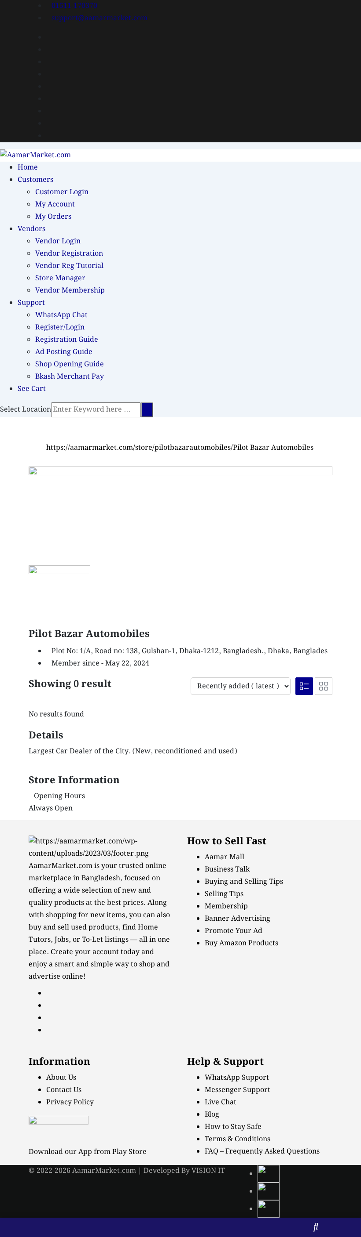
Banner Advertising (237, 918)
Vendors (31, 229)
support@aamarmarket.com (99, 18)
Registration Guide (66, 339)
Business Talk (227, 869)
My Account (55, 204)
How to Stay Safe (233, 1126)
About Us (61, 1077)
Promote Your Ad (233, 931)
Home (28, 167)
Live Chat (220, 1102)
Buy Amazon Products (241, 943)
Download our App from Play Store (88, 1152)
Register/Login (60, 327)
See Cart (32, 388)
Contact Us (63, 1090)
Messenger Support (237, 1090)
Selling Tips (224, 894)
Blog (212, 1114)
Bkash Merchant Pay (69, 376)
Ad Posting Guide (63, 352)
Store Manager (60, 278)
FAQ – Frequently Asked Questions (262, 1151)
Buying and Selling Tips (244, 881)
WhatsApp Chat (61, 315)
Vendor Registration (69, 253)
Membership (226, 906)
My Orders (53, 216)
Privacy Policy (70, 1102)
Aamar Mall (224, 857)
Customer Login (61, 192)
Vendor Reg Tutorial (69, 265)
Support (31, 302)
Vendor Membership (70, 290)
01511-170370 (74, 5)
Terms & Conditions (237, 1139)
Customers (35, 179)
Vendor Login (58, 241)
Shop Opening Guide (69, 364)
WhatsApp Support (237, 1077)
